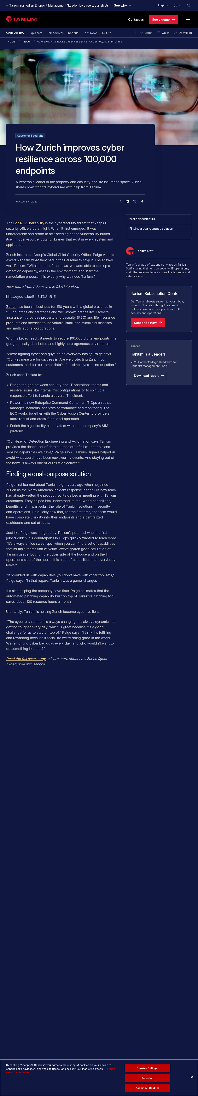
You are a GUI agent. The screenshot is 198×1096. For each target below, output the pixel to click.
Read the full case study (26, 659)
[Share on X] (134, 201)
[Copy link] (120, 201)
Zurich (11, 307)
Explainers (35, 33)
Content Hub (15, 32)
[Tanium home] (22, 19)
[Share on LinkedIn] (127, 201)
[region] (99, 1077)
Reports (73, 33)
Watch (166, 32)
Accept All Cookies (148, 1087)
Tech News (90, 33)
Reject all (147, 1078)
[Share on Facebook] (142, 201)
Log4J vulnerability (28, 223)
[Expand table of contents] (159, 236)
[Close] (192, 1077)
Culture (106, 33)
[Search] (189, 5)
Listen (148, 32)
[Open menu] (188, 19)
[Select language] (177, 5)
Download (185, 32)
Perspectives (55, 33)
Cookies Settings (147, 1068)
